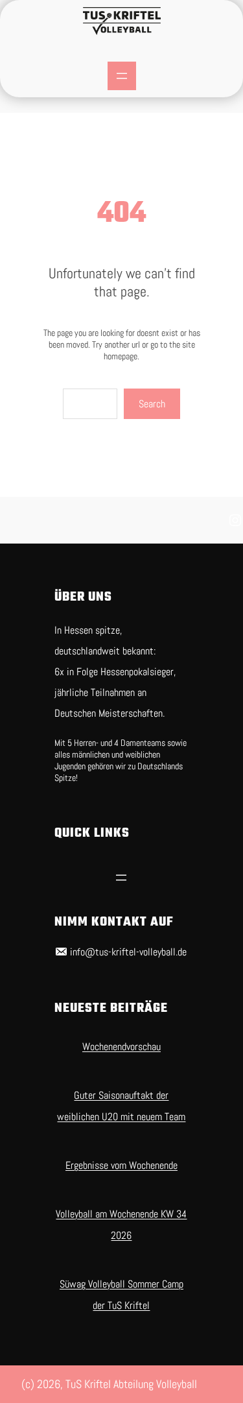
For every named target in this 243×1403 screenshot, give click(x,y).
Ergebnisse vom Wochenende (121, 1165)
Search (152, 404)
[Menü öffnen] (122, 76)
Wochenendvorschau (121, 1046)
